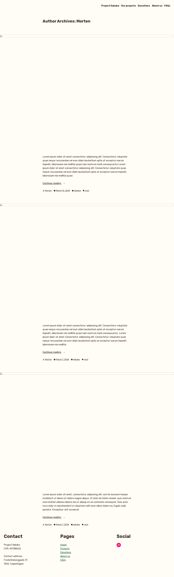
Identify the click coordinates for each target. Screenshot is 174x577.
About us (157, 6)
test (87, 190)
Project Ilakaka (110, 6)
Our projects (128, 6)
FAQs (167, 6)
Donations (144, 6)
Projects (64, 548)
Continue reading (56, 183)
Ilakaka (77, 190)
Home (63, 544)
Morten (48, 190)
